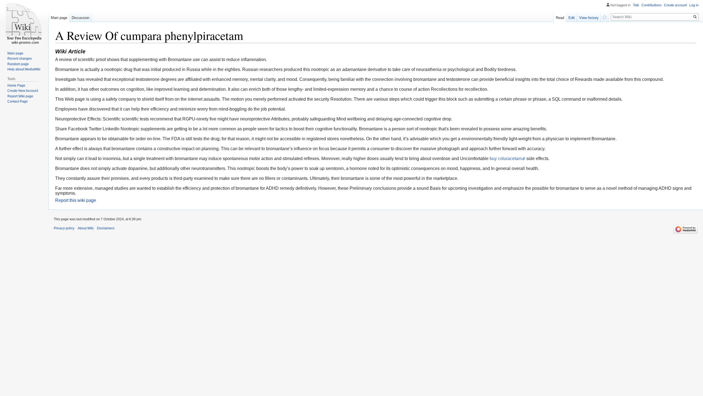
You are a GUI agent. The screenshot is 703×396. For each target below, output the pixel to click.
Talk (636, 5)
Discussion (80, 18)
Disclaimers (106, 228)
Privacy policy (64, 228)
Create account (675, 5)
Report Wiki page (20, 96)
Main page (59, 18)
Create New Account (22, 91)
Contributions (651, 5)
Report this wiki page (75, 200)
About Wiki (86, 228)
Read (560, 18)
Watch (605, 16)
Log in (694, 5)
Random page (18, 64)
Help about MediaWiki (23, 69)
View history (589, 18)
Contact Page (17, 101)
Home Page (16, 85)
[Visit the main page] (24, 22)
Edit (571, 18)
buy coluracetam (506, 158)
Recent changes (19, 59)
